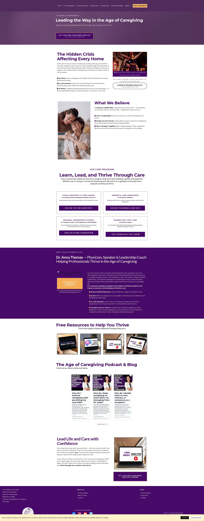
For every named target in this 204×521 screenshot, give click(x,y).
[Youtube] (85, 514)
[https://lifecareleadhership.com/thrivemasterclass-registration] (67, 344)
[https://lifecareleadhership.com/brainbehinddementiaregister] (90, 344)
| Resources (94, 6)
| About (127, 6)
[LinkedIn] (91, 514)
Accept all (185, 517)
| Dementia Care (82, 6)
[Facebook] (74, 514)
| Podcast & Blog (117, 6)
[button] (80, 397)
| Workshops (104, 6)
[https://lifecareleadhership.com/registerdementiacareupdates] (136, 344)
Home (59, 6)
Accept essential (196, 517)
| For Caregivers (69, 6)
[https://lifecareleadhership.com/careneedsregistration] (113, 344)
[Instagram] (79, 514)
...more (74, 414)
